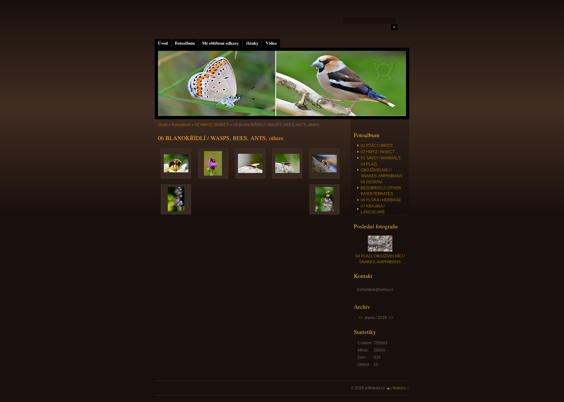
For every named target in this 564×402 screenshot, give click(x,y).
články (252, 43)
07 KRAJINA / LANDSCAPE (373, 209)
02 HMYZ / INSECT (212, 124)
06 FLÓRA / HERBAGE (381, 200)
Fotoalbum (185, 43)
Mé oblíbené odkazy (220, 43)
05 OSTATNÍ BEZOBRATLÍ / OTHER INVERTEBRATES (381, 188)
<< (360, 317)
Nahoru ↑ (401, 388)
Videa (271, 43)
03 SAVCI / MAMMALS (380, 158)
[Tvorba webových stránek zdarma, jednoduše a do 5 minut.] (388, 388)
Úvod (163, 43)
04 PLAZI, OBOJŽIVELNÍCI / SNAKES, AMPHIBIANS (381, 170)
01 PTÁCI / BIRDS (377, 145)
